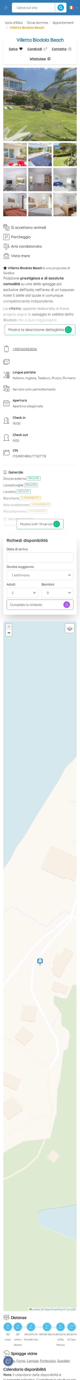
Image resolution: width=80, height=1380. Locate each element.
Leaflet (36, 1309)
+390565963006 (25, 349)
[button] (40, 962)
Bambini (48, 584)
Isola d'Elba (14, 23)
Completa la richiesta (26, 605)
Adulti (11, 584)
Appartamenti (63, 23)
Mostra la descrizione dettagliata (36, 329)
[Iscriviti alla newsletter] (8, 1361)
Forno (20, 1361)
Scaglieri (63, 1361)
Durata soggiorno (20, 567)
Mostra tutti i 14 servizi (36, 524)
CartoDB (71, 1309)
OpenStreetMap (54, 1309)
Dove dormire (37, 23)
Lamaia (33, 1361)
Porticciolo (48, 1361)
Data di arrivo (17, 549)
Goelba (8, 273)
